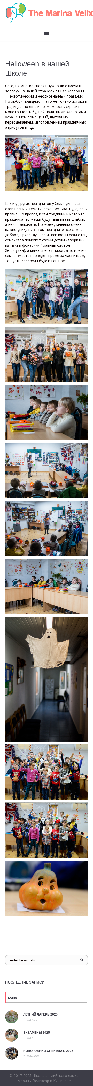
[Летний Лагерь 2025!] (11, 1016)
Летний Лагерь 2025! (41, 1014)
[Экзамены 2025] (11, 1034)
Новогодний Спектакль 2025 (48, 1051)
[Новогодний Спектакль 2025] (11, 1052)
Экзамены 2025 (36, 1032)
